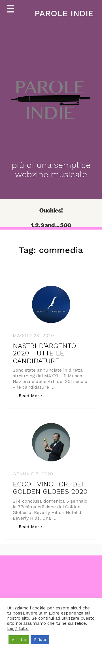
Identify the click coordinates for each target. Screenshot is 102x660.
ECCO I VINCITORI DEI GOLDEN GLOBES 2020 (50, 487)
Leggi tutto (18, 628)
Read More (33, 395)
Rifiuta (40, 640)
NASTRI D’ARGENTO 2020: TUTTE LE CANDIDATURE (44, 353)
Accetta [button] (19, 640)
